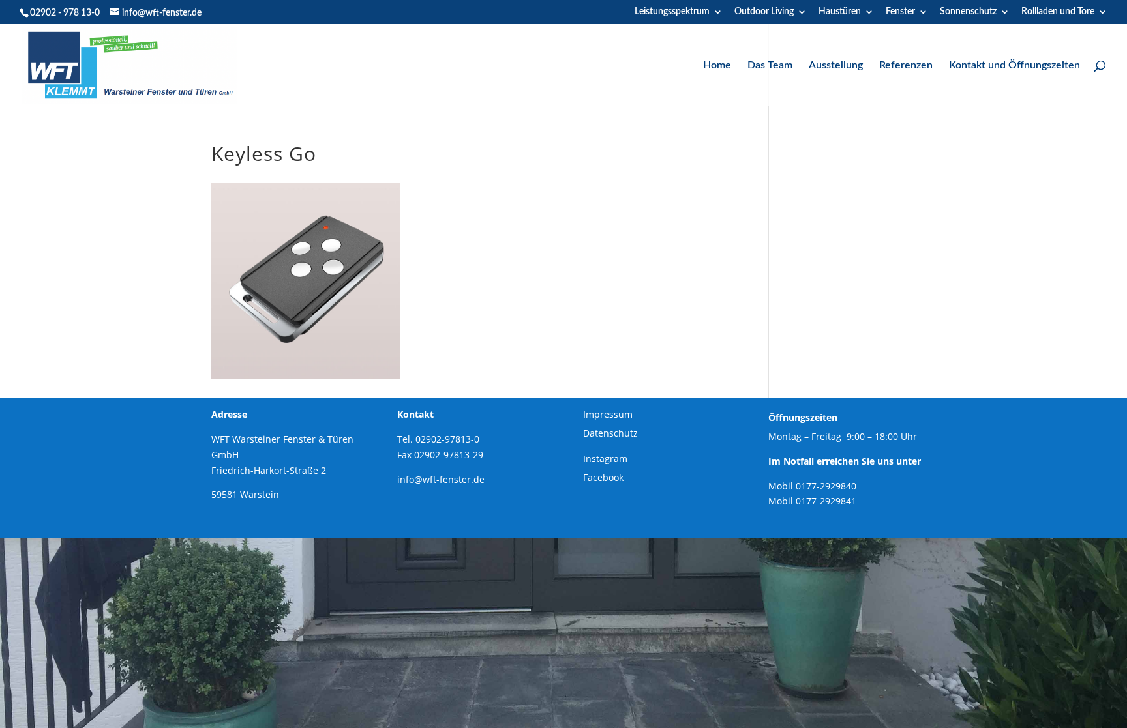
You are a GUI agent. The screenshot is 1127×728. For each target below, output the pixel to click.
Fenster (900, 11)
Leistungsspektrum (672, 11)
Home (717, 65)
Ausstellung (836, 65)
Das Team (769, 65)
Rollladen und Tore (1057, 11)
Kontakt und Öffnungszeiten (1014, 65)
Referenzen (906, 65)
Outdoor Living (764, 11)
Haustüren (840, 11)
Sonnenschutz (968, 11)
